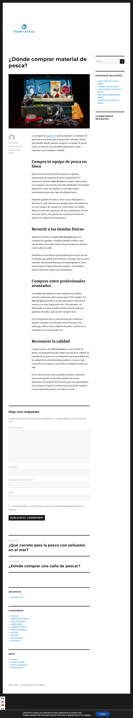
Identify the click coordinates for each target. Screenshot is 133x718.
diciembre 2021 (17, 597)
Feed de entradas (18, 662)
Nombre (14, 467)
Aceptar (102, 714)
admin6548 (13, 143)
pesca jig (14, 632)
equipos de (51, 135)
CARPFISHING (16, 624)
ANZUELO (15, 616)
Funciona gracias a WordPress (33, 685)
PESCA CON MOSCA (18, 630)
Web (11, 493)
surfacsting (15, 641)
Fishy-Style (13, 685)
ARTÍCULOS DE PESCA (20, 619)
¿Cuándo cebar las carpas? (108, 86)
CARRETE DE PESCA (19, 627)
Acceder (14, 659)
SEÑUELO (15, 635)
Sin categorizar (17, 638)
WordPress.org (17, 668)
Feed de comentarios (19, 665)
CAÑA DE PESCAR (18, 621)
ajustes (87, 715)
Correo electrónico (21, 480)
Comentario (16, 428)
